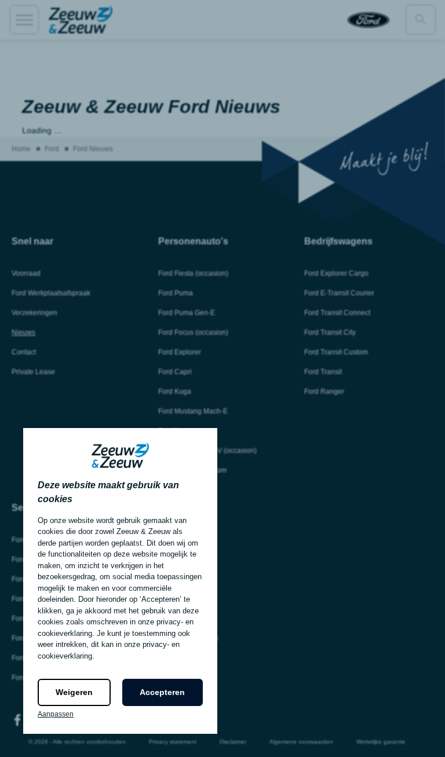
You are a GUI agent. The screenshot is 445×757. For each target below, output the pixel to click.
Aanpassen (56, 714)
